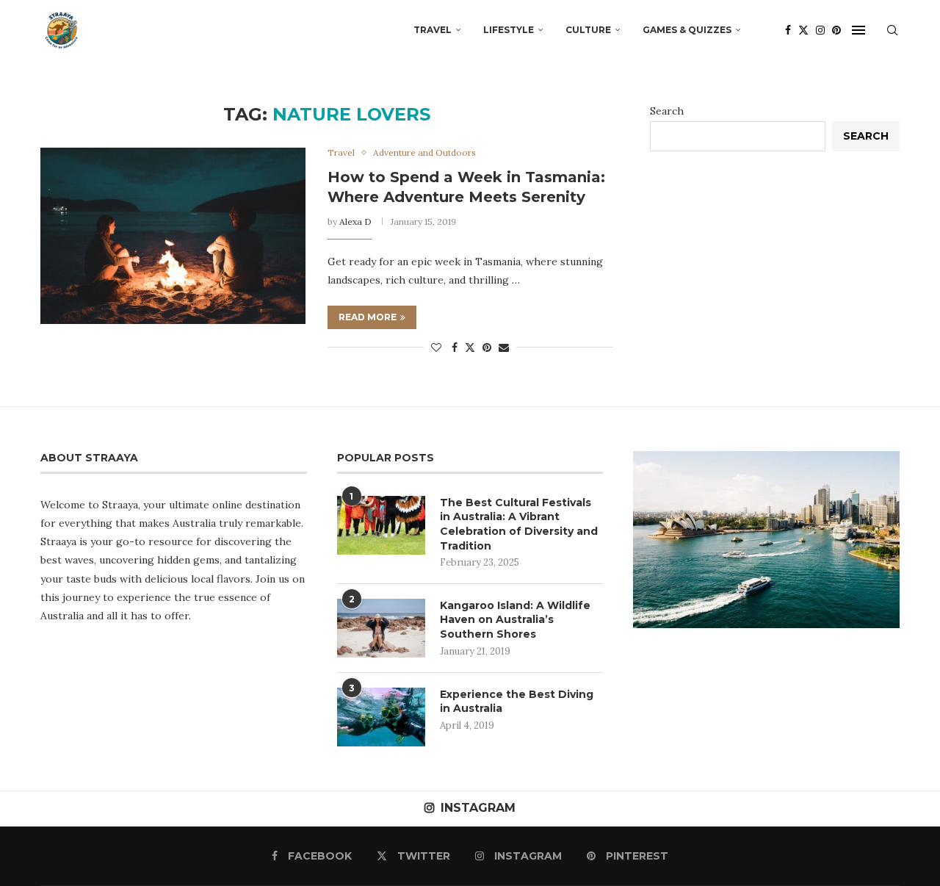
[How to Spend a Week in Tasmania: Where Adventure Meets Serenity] (173, 236)
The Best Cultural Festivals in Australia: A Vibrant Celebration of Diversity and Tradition (519, 524)
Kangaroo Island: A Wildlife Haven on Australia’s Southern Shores (515, 620)
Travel (432, 29)
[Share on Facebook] (455, 347)
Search (667, 111)
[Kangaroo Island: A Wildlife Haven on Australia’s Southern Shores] (381, 628)
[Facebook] (788, 30)
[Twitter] (803, 30)
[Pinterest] (836, 30)
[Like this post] (436, 347)
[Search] (892, 30)
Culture (588, 29)
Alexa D (355, 221)
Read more (368, 317)
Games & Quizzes (687, 29)
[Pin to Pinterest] (486, 347)
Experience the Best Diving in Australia (516, 702)
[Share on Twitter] (470, 347)
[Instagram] (820, 30)
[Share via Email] (504, 347)
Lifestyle (508, 29)
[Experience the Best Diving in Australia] (381, 717)
